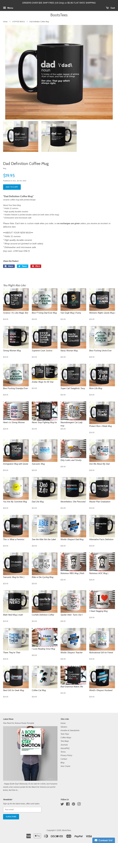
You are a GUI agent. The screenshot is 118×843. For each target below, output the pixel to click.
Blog (62, 763)
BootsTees (59, 14)
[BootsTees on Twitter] (62, 805)
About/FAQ (65, 748)
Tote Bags (65, 741)
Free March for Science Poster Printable (18, 723)
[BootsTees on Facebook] (68, 805)
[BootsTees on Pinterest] (73, 805)
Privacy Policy (66, 755)
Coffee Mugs (66, 737)
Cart (112, 8)
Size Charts (65, 766)
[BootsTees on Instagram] (79, 805)
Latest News (8, 719)
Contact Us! (105, 840)
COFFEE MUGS (18, 22)
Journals (64, 745)
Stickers (64, 727)
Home (5, 22)
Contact (64, 759)
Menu (10, 8)
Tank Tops (65, 734)
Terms (63, 752)
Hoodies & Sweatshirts (70, 730)
